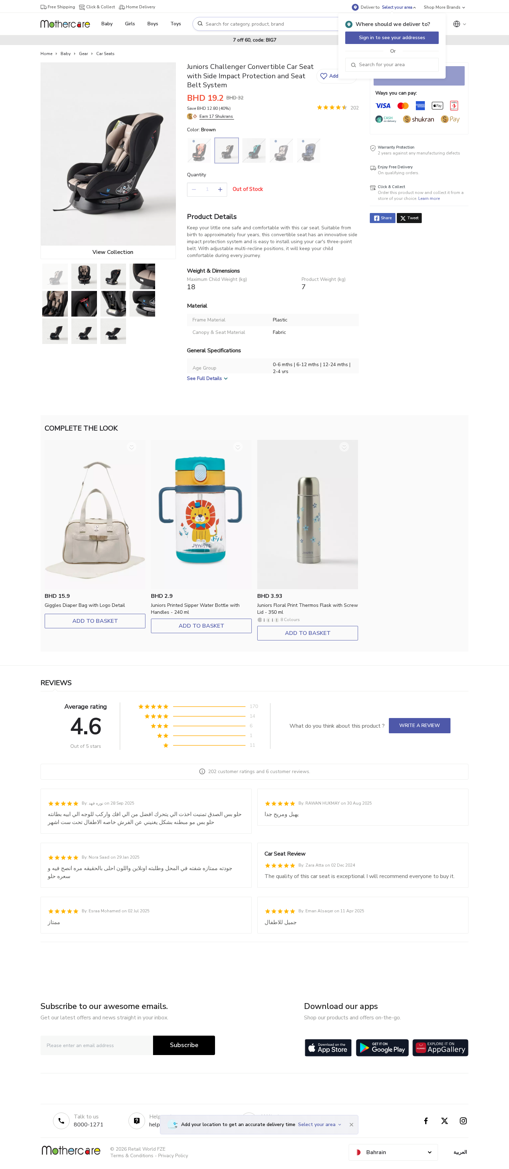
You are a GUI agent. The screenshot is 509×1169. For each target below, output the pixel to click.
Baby (66, 53)
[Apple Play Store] (328, 1047)
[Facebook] (426, 1121)
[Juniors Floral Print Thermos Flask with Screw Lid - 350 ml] (307, 587)
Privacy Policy (173, 1155)
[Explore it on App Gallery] (440, 1047)
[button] (336, 76)
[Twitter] (444, 1121)
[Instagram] (463, 1121)
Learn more (429, 198)
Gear (83, 53)
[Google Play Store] (382, 1047)
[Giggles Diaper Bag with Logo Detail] (95, 587)
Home (46, 53)
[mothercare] (68, 24)
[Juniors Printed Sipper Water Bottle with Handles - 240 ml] (201, 587)
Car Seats (105, 53)
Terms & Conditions (131, 1155)
